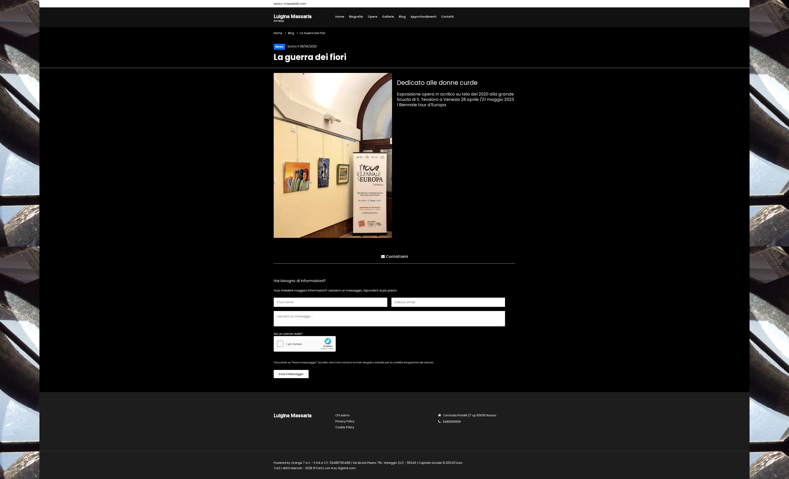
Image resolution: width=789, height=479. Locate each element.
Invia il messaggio (291, 374)
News (279, 47)
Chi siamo (342, 415)
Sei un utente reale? (288, 334)
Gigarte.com (347, 468)
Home (339, 17)
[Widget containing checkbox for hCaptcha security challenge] (305, 344)
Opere (372, 17)
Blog (402, 17)
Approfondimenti (423, 17)
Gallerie (388, 17)
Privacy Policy (345, 421)
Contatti (447, 17)
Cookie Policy (344, 427)
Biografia (356, 17)
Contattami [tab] (396, 256)
